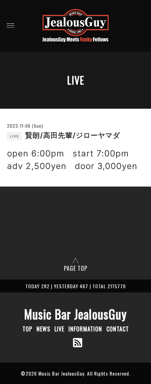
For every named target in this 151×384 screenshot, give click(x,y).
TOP (27, 329)
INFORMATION (85, 329)
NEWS (43, 329)
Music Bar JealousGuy (75, 314)
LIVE (59, 329)
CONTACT (117, 329)
